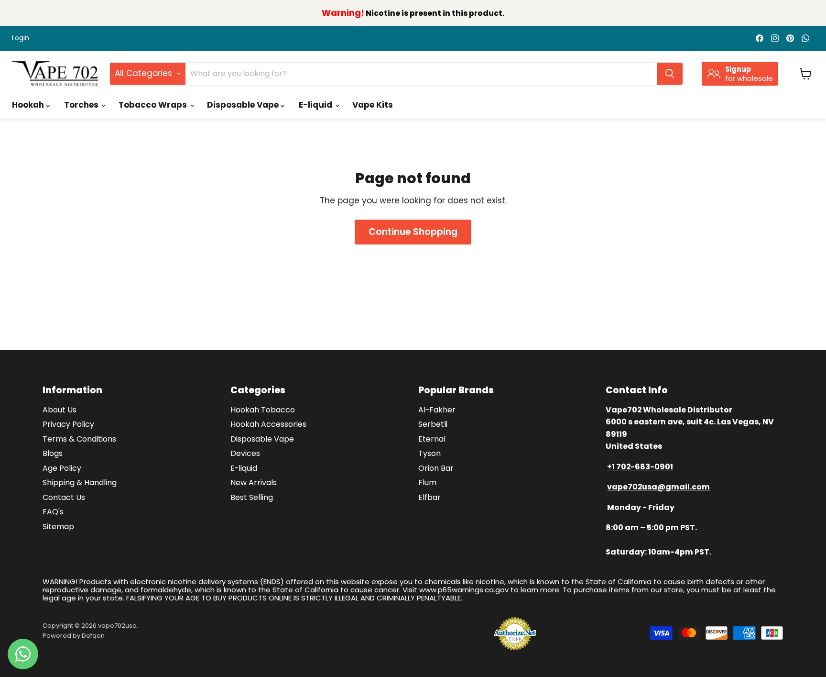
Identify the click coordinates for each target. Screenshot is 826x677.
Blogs (53, 453)
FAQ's (53, 511)
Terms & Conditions (79, 438)
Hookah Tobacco (262, 409)
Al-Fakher (437, 409)
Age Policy (62, 468)
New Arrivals (253, 482)
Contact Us (64, 497)
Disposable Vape (244, 105)
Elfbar (429, 497)
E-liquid (316, 105)
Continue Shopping (413, 231)
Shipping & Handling (80, 482)
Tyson (429, 453)
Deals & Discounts (446, 105)
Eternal (432, 438)
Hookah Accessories (268, 424)
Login (20, 38)
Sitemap (58, 526)
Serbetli (432, 424)
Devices (245, 453)
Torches (82, 105)
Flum (427, 482)
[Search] (670, 74)
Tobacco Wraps (154, 105)
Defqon (93, 635)
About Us (59, 409)
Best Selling (251, 497)
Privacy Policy (68, 424)
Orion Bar (436, 468)
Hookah (29, 105)
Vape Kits (372, 105)
